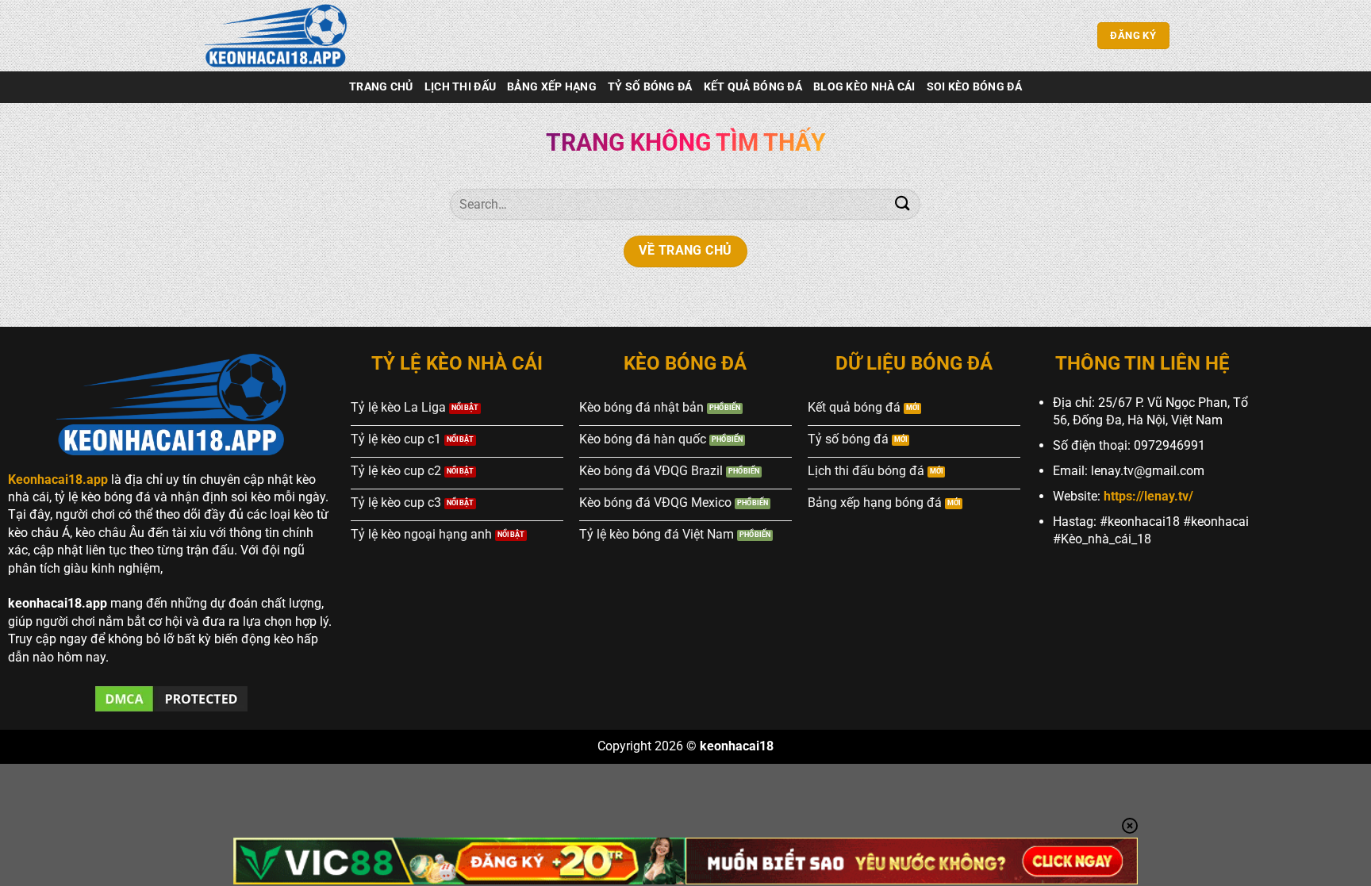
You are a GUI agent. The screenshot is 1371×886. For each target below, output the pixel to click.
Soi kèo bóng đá (974, 87)
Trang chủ (381, 87)
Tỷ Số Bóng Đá (650, 87)
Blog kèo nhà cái (864, 87)
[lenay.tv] (281, 35)
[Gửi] (902, 204)
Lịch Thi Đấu (460, 87)
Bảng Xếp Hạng (552, 87)
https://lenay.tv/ (1148, 496)
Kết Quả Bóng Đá (753, 87)
